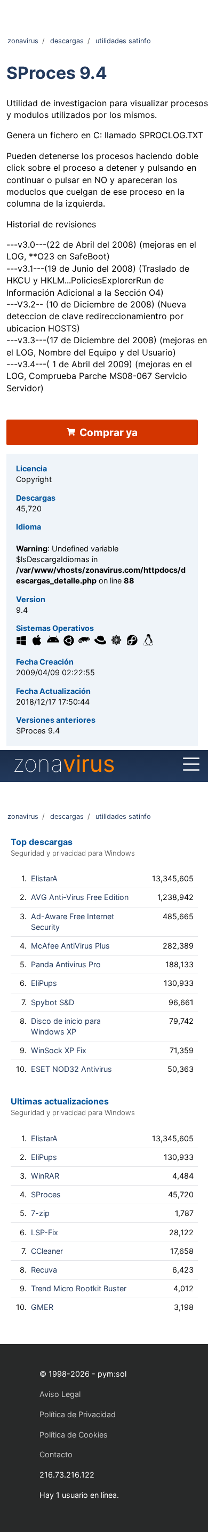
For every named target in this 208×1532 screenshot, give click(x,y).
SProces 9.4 (56, 72)
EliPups (44, 983)
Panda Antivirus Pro (66, 964)
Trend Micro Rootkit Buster (78, 1288)
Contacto (56, 1454)
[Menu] (191, 765)
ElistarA (44, 878)
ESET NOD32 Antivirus (71, 1068)
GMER (42, 1307)
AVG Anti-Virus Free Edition (80, 897)
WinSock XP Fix (58, 1050)
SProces (46, 1194)
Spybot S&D (52, 1002)
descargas (67, 41)
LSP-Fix (44, 1232)
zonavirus (22, 41)
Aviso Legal (60, 1394)
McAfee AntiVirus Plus (70, 945)
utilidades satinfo (123, 41)
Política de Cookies (73, 1434)
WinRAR (45, 1175)
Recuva (44, 1269)
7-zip (40, 1213)
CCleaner (47, 1250)
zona (64, 763)
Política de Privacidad (77, 1414)
